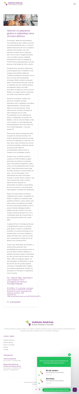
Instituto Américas (8, 340)
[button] (74, 4)
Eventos (5, 347)
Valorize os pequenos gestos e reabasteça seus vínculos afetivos (20, 33)
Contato (5, 349)
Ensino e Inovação (9, 345)
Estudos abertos (8, 342)
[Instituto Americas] (13, 4)
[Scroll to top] (75, 389)
